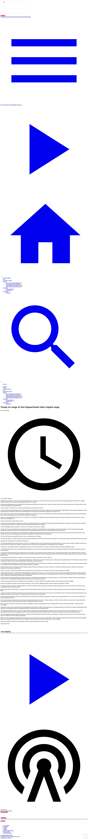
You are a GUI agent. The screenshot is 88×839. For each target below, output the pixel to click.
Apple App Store (10, 289)
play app (5, 287)
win (4, 279)
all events (3, 821)
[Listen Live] (44, 678)
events (3, 818)
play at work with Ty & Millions (13, 284)
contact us (5, 291)
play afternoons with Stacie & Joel (14, 285)
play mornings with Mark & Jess (13, 283)
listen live (3, 15)
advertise (8, 292)
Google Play (9, 290)
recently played (7, 278)
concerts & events (7, 280)
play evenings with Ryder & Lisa (14, 286)
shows (4, 281)
